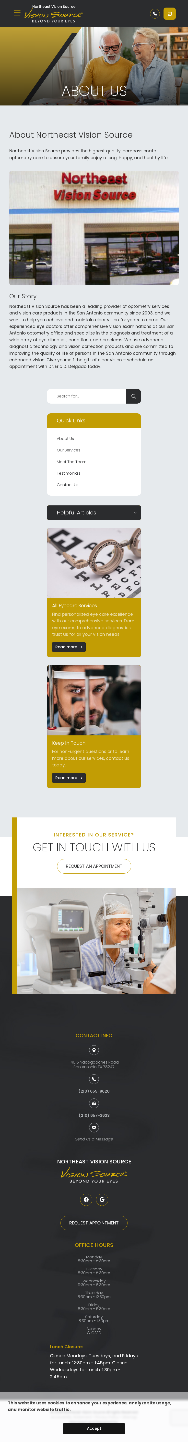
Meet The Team (71, 462)
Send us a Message (94, 1139)
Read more (66, 647)
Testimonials (69, 473)
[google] (102, 1200)
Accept (94, 1428)
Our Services (68, 450)
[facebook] (86, 1200)
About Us (65, 438)
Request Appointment (94, 1223)
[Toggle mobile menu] (17, 13)
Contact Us (67, 485)
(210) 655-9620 (94, 1091)
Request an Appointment (94, 866)
